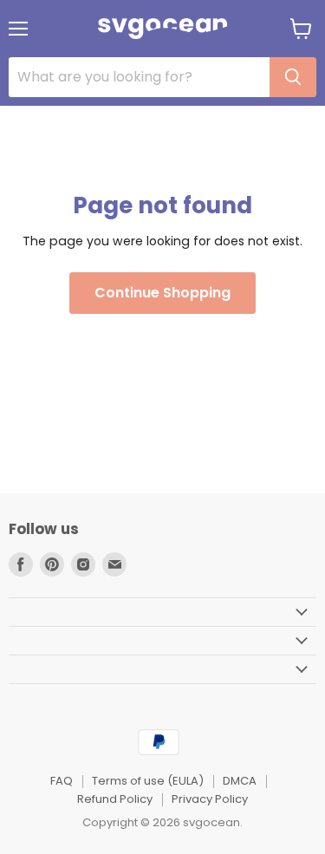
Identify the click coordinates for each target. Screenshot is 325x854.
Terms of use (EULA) (148, 781)
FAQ (61, 781)
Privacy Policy (210, 799)
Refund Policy (115, 799)
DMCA (240, 781)
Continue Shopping (162, 293)
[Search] (293, 77)
